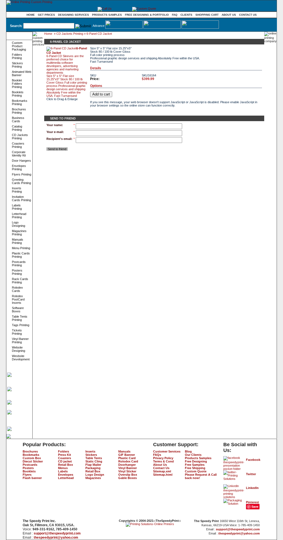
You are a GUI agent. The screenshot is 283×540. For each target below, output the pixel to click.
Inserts (90, 451)
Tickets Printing (17, 332)
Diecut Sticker (33, 461)
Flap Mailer (93, 464)
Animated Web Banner (21, 73)
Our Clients (193, 454)
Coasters (64, 458)
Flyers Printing (21, 174)
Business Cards (18, 119)
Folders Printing (17, 56)
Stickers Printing (17, 65)
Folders (63, 451)
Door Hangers (21, 160)
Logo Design (94, 474)
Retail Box (65, 464)
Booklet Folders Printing (17, 84)
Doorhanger (127, 464)
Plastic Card (127, 458)
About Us (229, 14)
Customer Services (166, 451)
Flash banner (32, 478)
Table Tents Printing (19, 318)
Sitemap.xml (162, 471)
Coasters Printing (18, 145)
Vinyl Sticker (127, 471)
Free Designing (196, 461)
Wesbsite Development (21, 357)
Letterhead (66, 478)
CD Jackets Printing (20, 136)
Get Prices (46, 14)
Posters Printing (17, 272)
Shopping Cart (207, 14)
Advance (98, 25)
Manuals (124, 451)
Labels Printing (17, 207)
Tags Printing (20, 325)
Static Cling (93, 461)
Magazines (93, 478)
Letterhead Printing (19, 215)
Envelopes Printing (19, 167)
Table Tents (93, 458)
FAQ (174, 14)
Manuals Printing (17, 241)
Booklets (29, 471)
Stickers (91, 454)
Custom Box (32, 458)
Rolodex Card (128, 461)
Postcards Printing (19, 263)
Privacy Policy (163, 458)
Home (31, 14)
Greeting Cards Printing (21, 181)
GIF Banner (126, 454)
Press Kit (64, 454)
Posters (28, 468)
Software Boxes (18, 309)
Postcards (30, 464)
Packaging (93, 468)
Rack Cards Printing (20, 280)
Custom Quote (195, 471)
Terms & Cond (163, 461)
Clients (186, 14)
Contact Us (248, 14)
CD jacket (65, 461)
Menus (63, 468)
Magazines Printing (19, 232)
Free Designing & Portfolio (147, 14)
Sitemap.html (162, 474)
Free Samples (195, 464)
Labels (63, 471)
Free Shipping (195, 468)
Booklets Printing (17, 94)
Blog (188, 451)
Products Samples (107, 14)
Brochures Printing (19, 111)
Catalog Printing (17, 128)
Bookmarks (31, 454)
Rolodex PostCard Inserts (18, 299)
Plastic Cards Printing (21, 255)
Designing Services (73, 14)
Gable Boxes (127, 478)
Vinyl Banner (127, 468)
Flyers (27, 474)
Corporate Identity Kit (19, 153)
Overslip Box (127, 474)
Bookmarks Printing (19, 102)
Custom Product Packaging (19, 46)
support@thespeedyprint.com (57, 533)
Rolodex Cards (17, 289)
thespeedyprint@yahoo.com (56, 537)
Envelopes (65, 474)
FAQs (157, 454)
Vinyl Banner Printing (20, 340)
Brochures (30, 451)
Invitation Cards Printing (21, 198)
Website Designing (18, 349)
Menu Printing (21, 248)
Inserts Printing (17, 190)
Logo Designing (18, 224)
